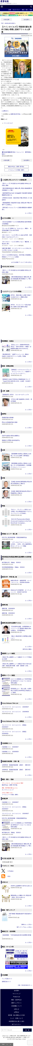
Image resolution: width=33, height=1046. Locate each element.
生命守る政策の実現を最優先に (11, 435)
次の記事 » (26, 19)
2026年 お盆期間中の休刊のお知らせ (21, 885)
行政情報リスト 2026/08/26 (10, 751)
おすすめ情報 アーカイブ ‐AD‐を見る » (21, 262)
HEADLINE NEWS (10, 23)
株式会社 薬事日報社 (16, 1037)
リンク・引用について (16, 1018)
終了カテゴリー (16, 1024)
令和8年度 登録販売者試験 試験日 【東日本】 (16, 765)
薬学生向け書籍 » (27, 649)
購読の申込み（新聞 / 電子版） (16, 166)
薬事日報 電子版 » (16, 114)
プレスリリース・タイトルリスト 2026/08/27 (15, 707)
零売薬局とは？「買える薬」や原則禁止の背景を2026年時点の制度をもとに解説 (21, 690)
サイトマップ (16, 993)
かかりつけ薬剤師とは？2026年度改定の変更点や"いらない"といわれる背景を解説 (21, 681)
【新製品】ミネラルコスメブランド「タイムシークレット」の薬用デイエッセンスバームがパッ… (21, 371)
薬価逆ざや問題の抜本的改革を (11, 440)
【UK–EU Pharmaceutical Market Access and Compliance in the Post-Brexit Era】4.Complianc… (21, 521)
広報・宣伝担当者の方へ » (25, 985)
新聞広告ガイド (6, 981)
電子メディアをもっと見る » (24, 927)
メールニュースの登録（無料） (16, 170)
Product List (16, 996)
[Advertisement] (16, 328)
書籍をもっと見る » (26, 924)
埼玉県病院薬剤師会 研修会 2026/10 (13, 567)
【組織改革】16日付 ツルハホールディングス (15, 394)
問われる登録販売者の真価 (9, 422)
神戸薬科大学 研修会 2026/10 (11, 562)
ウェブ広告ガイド (7, 978)
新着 (9, 9)
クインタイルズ (8, 123)
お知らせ (16, 1009)
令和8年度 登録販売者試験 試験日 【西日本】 (16, 769)
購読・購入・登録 (27, 9)
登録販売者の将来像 (7, 417)
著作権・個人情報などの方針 (16, 1015)
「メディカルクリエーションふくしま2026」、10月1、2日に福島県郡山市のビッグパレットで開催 (21, 544)
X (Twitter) (10, 871)
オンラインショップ (7, 789)
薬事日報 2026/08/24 (8, 613)
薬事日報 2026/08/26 (8, 608)
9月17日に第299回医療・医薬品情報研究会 (14, 537)
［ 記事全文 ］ (5, 111)
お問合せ (16, 1012)
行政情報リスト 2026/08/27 (10, 747)
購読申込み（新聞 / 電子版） (10, 785)
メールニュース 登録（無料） (10, 794)
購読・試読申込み (16, 999)
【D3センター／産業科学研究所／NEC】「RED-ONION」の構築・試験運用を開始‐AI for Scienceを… (21, 346)
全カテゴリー (16, 9)
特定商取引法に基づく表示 (16, 1021)
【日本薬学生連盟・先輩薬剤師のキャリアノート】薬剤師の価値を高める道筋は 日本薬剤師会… (21, 628)
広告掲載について (16, 1006)
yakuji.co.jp (5, 1035)
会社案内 (16, 990)
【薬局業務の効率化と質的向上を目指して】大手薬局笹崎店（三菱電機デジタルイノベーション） (21, 465)
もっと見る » (28, 213)
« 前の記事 (6, 19)
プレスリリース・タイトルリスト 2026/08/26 (15, 711)
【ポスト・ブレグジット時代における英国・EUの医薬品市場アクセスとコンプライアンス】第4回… (21, 511)
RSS (9, 876)
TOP (2, 23)
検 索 (27, 175)
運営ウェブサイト (16, 1003)
